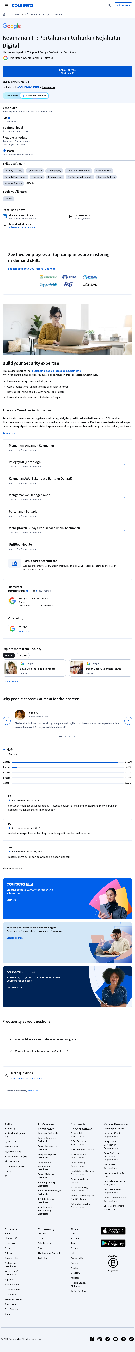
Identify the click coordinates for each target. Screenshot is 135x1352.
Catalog (8, 1253)
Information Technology (37, 14)
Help (73, 1253)
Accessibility (77, 1258)
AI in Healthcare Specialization (78, 1156)
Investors (75, 1238)
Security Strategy (13, 170)
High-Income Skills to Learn (114, 1174)
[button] (29, 183)
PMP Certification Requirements (112, 1191)
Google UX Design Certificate (46, 1176)
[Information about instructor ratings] (27, 591)
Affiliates (75, 1278)
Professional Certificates (11, 1264)
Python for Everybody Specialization (81, 1205)
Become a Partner (13, 1299)
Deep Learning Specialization (78, 1164)
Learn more (48, 87)
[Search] (109, 5)
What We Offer (12, 1238)
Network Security (13, 183)
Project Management (15, 1166)
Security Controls (106, 177)
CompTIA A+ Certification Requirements (111, 1145)
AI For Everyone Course (82, 1149)
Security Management (15, 177)
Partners (42, 1238)
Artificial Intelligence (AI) (15, 1135)
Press (74, 1233)
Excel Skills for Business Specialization (82, 1172)
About (8, 1233)
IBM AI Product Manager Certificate (49, 1192)
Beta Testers (44, 1243)
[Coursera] (22, 5)
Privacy (74, 1248)
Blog (40, 1248)
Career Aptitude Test (114, 1128)
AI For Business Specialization (78, 1143)
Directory (75, 1273)
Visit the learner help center (27, 1078)
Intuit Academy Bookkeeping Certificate (45, 1211)
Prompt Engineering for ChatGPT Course (82, 1197)
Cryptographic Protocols (80, 177)
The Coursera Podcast (49, 1253)
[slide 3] (69, 736)
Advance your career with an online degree (31, 927)
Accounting (10, 1128)
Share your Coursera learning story (114, 1207)
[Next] (128, 721)
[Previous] (7, 721)
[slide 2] (65, 736)
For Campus (10, 1294)
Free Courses (11, 1309)
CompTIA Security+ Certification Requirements (113, 1156)
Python (8, 1171)
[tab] (9, 655)
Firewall (8, 198)
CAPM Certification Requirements (113, 1135)
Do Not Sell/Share (79, 1291)
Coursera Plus (11, 1258)
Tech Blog (43, 1258)
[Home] (4, 14)
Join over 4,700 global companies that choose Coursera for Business (33, 979)
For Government (13, 1289)
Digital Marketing (13, 1151)
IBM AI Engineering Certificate (47, 1184)
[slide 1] (60, 736)
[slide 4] (74, 736)
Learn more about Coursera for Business (31, 269)
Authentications (103, 170)
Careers (9, 1248)
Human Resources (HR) (16, 1156)
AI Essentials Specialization (78, 1134)
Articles (74, 1268)
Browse (15, 14)
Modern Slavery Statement (78, 1284)
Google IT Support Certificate (47, 1156)
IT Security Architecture (78, 170)
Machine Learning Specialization (79, 1189)
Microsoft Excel (12, 1161)
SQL (7, 1176)
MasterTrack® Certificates (11, 1273)
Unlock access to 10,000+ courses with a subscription (30, 891)
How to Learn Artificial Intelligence (114, 1183)
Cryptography (54, 170)
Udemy (8, 1314)
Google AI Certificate (48, 1133)
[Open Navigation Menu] (7, 5)
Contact (75, 1263)
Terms (74, 1243)
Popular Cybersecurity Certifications (115, 1199)
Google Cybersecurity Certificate (48, 1139)
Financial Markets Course (79, 1181)
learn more (32, 1090)
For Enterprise (12, 1284)
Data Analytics (11, 1146)
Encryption (37, 177)
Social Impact (11, 1304)
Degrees (9, 1279)
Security (59, 14)
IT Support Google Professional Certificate (56, 371)
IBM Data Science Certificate (46, 1200)
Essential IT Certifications (110, 1166)
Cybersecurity (35, 170)
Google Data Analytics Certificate (48, 1148)
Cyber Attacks (55, 177)
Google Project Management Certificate (45, 1166)
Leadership (10, 1243)
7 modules (10, 108)
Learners (42, 1233)
